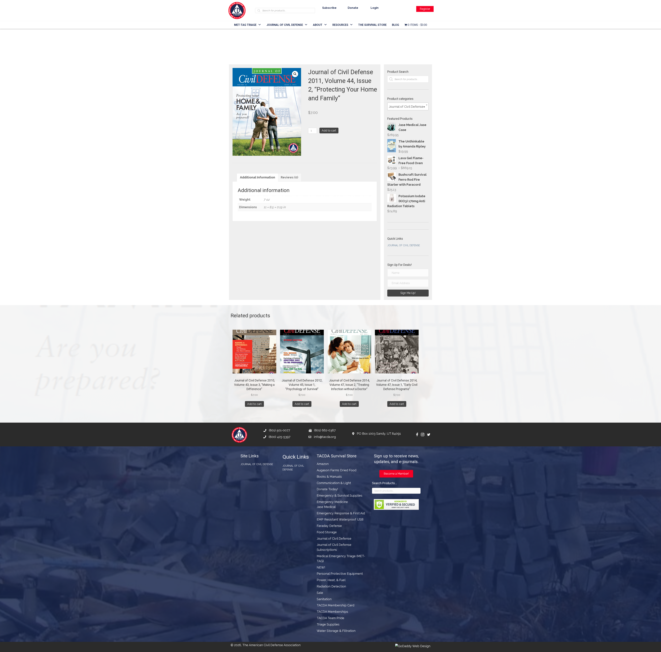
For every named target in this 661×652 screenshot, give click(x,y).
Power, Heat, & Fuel (331, 580)
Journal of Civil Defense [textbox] (407, 106)
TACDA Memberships (332, 611)
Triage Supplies (328, 624)
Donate (353, 7)
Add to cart (329, 130)
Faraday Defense (329, 526)
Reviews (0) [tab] (289, 177)
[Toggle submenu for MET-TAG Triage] (259, 24)
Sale (320, 593)
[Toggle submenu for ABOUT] (325, 24)
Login (375, 7)
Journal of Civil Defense (403, 245)
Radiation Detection (331, 586)
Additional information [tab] (257, 177)
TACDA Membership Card (335, 605)
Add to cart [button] (254, 404)
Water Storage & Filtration (336, 631)
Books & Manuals (329, 476)
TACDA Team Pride (330, 618)
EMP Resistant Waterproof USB (340, 519)
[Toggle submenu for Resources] (351, 24)
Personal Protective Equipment (340, 573)
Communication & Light (334, 483)
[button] (295, 74)
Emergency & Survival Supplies (339, 495)
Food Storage (327, 532)
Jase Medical (326, 507)
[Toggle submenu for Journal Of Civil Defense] (306, 24)
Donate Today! (327, 489)
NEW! (321, 567)
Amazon (323, 464)
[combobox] (408, 106)
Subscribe (329, 7)
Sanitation (324, 599)
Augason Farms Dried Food (336, 470)
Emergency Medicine (332, 502)
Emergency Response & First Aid (341, 513)
